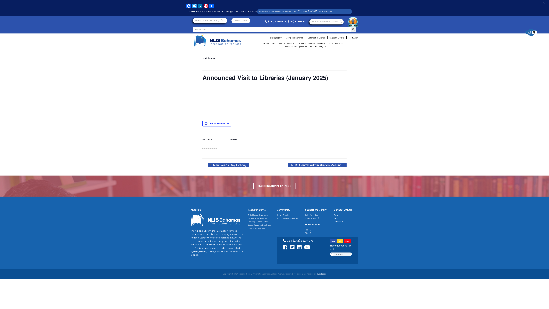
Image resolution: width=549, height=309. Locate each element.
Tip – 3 (308, 233)
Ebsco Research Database (259, 225)
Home (266, 43)
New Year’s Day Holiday (229, 165)
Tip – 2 (308, 230)
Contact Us (338, 221)
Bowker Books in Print (257, 228)
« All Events (208, 58)
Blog (336, 215)
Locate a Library (306, 43)
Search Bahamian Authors (325, 21)
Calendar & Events (316, 37)
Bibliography (276, 37)
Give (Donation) (312, 218)
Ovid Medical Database (258, 215)
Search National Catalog (207, 20)
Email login (241, 20)
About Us (277, 43)
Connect (289, 43)
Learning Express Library (258, 221)
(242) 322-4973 (277, 21)
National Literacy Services (287, 218)
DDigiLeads (321, 274)
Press (336, 218)
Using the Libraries (294, 37)
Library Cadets (283, 215)
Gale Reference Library (257, 218)
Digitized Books (336, 37)
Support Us (323, 43)
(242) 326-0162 (296, 21)
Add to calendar (217, 123)
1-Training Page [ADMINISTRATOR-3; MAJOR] (304, 46)
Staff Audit (353, 37)
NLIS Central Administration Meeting (316, 165)
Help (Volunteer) (312, 215)
